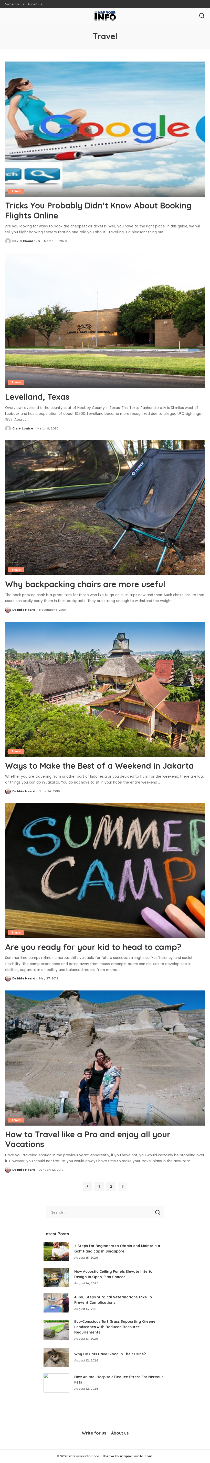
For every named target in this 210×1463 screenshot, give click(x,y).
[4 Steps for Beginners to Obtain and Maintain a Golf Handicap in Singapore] (56, 1251)
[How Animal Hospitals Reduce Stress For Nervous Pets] (56, 1382)
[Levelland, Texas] (105, 320)
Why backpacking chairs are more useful (85, 584)
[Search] (202, 16)
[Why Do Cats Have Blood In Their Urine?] (56, 1357)
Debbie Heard (23, 610)
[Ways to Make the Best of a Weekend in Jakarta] (105, 689)
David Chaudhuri (26, 241)
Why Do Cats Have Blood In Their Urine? (110, 1354)
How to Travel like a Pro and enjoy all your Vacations (88, 1139)
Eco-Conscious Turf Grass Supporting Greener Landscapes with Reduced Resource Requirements (115, 1327)
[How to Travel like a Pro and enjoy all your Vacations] (105, 1058)
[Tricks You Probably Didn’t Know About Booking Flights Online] (105, 129)
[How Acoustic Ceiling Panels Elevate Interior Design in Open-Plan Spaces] (56, 1277)
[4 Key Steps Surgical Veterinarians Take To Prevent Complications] (56, 1302)
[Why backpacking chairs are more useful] (105, 507)
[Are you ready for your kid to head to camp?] (105, 870)
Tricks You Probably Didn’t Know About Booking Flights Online (98, 210)
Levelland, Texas (37, 397)
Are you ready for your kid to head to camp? (93, 947)
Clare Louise (22, 428)
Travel (16, 191)
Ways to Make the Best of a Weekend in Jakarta (99, 765)
